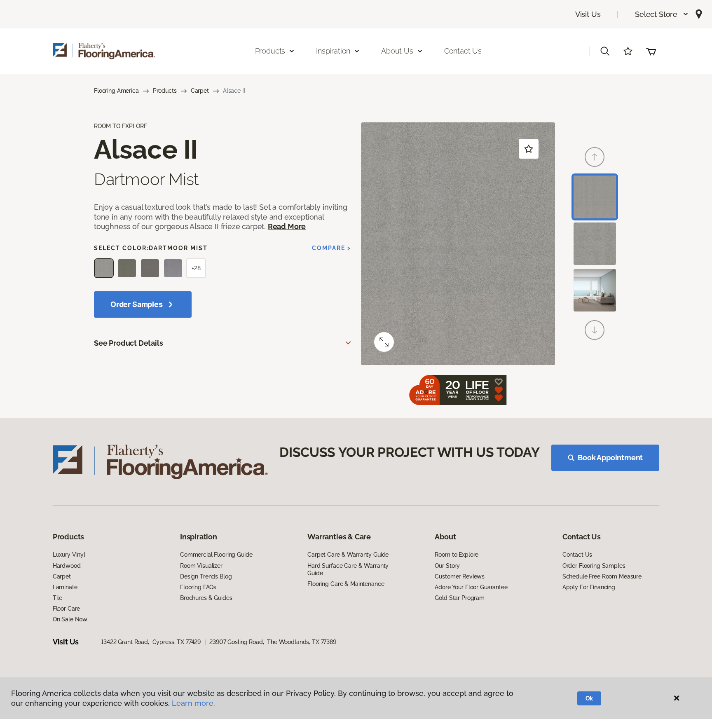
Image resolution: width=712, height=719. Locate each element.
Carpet (200, 90)
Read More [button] (287, 226)
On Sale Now (70, 619)
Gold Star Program (460, 598)
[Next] (594, 330)
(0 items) (651, 51)
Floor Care (66, 608)
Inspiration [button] (333, 51)
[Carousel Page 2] (594, 243)
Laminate (65, 587)
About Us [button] (397, 51)
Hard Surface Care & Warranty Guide (348, 569)
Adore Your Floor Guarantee (471, 587)
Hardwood (67, 565)
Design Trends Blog (206, 576)
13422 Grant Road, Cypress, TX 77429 (151, 642)
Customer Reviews (460, 576)
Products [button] (270, 51)
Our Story (447, 565)
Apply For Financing (588, 587)
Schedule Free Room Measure (602, 576)
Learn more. (193, 703)
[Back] (594, 157)
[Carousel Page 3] (594, 290)
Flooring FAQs (198, 587)
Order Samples (136, 304)
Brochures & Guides (206, 598)
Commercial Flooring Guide (216, 554)
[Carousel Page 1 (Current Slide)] (594, 196)
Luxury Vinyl (69, 554)
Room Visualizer (201, 565)
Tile (57, 598)
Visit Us (588, 14)
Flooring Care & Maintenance (345, 584)
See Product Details (128, 343)
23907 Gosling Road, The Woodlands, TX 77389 (272, 642)
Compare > (331, 248)
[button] (662, 14)
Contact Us (463, 51)
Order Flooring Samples (593, 565)
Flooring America (116, 90)
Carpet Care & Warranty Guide (348, 554)
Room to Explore (456, 554)
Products (165, 90)
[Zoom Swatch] (384, 342)
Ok (589, 698)
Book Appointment (610, 457)
